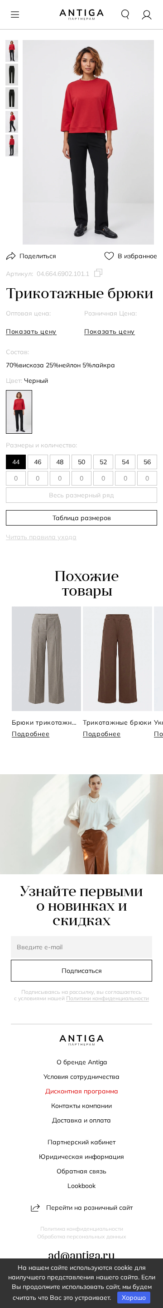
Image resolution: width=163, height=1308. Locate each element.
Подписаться (82, 971)
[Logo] (81, 14)
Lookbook (81, 1186)
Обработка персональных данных (81, 1236)
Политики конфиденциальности (107, 998)
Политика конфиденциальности (81, 1229)
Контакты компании (81, 1106)
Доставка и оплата (81, 1120)
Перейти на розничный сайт (89, 1207)
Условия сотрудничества (81, 1076)
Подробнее (30, 734)
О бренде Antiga (82, 1062)
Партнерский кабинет (81, 1142)
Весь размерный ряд (81, 495)
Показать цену (31, 331)
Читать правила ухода (41, 537)
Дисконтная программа (81, 1091)
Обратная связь (81, 1171)
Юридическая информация (81, 1157)
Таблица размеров (82, 518)
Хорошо (134, 1297)
